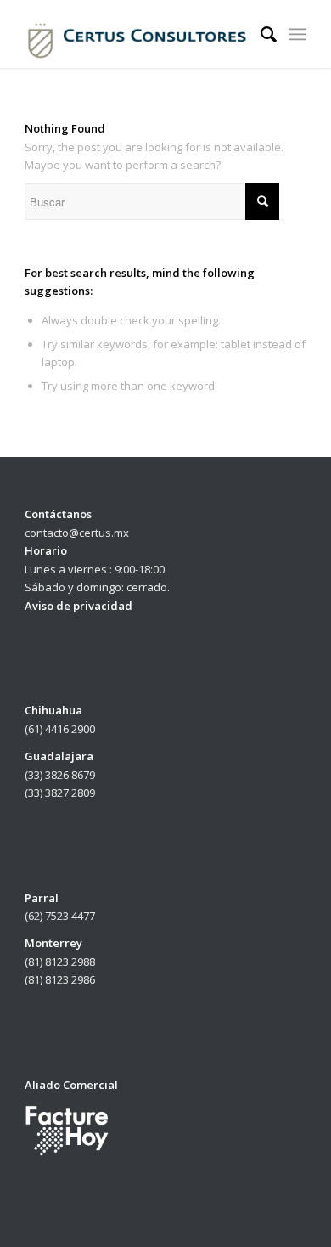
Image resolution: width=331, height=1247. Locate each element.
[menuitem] (260, 34)
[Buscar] (260, 34)
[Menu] (297, 34)
